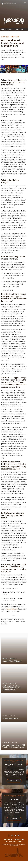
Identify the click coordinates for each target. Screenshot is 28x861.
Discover (14, 819)
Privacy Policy (11, 842)
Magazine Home (6, 30)
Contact (20, 842)
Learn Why (14, 781)
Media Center (19, 839)
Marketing (5, 37)
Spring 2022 (15, 37)
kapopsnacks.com (12, 609)
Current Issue (19, 30)
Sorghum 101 (8, 839)
